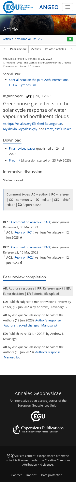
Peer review (18, 49)
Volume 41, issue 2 (29, 39)
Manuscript (49, 325)
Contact (16, 475)
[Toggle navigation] (67, 7)
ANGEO (49, 7)
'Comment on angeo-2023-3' (30, 222)
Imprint (31, 475)
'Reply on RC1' (23, 232)
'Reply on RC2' (23, 257)
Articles (8, 39)
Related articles (55, 49)
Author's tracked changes (21, 325)
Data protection (51, 475)
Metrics (36, 49)
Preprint (14, 160)
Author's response (48, 320)
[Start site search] (70, 39)
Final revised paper (22, 148)
